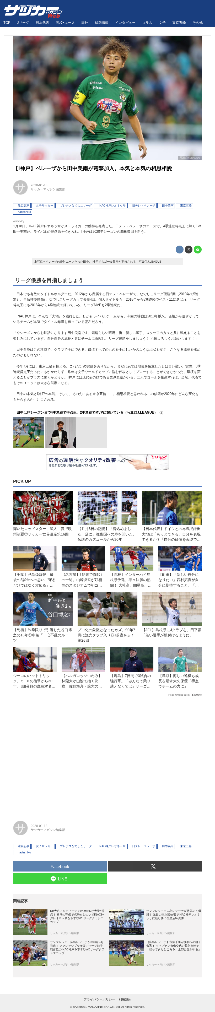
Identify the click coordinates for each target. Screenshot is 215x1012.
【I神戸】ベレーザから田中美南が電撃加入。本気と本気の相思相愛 (92, 168)
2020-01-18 (39, 185)
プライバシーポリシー (99, 999)
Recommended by (179, 694)
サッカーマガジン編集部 (48, 189)
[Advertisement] (107, 756)
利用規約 (125, 999)
